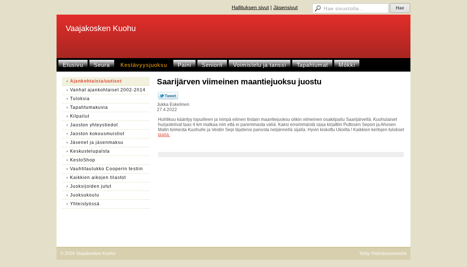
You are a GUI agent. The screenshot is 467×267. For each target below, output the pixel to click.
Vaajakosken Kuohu (101, 28)
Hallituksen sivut (250, 7)
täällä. (164, 134)
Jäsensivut (285, 7)
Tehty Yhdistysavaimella (383, 253)
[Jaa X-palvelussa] (168, 97)
